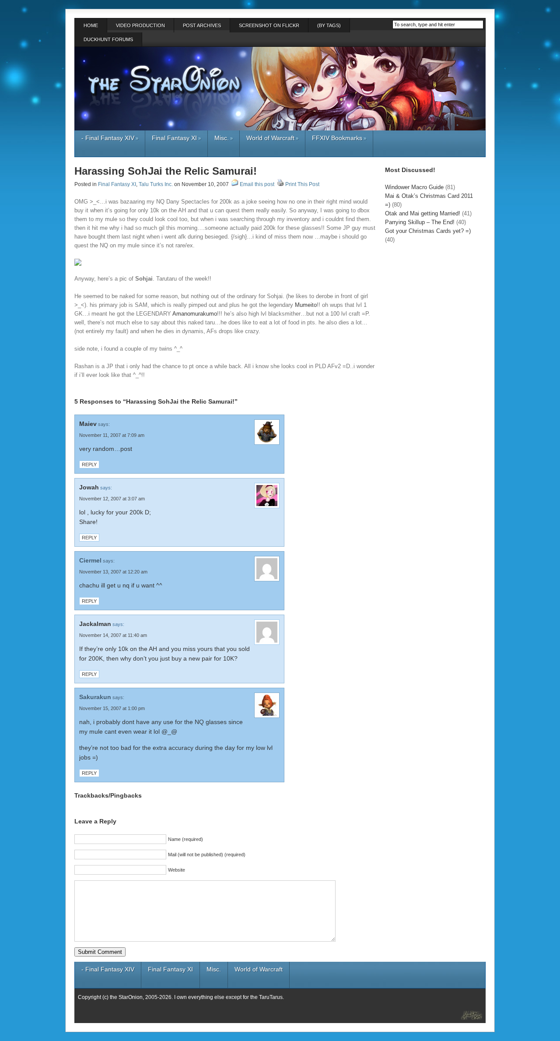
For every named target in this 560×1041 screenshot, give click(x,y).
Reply (89, 464)
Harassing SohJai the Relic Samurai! (165, 171)
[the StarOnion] (466, 1014)
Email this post (257, 184)
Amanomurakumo (194, 313)
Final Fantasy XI (176, 137)
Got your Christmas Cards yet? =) (428, 231)
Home (91, 25)
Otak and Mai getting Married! (422, 213)
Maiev (88, 423)
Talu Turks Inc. (156, 184)
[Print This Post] (280, 184)
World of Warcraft (272, 137)
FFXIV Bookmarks (339, 137)
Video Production (140, 25)
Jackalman (95, 623)
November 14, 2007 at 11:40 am (113, 635)
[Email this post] (234, 184)
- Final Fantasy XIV (109, 137)
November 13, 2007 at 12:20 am (113, 571)
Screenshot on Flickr (269, 25)
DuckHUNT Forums (108, 39)
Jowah (89, 487)
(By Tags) (329, 25)
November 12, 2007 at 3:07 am (112, 498)
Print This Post (302, 184)
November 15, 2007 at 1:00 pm (112, 708)
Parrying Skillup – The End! (420, 222)
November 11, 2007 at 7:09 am (111, 435)
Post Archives (202, 25)
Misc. (223, 137)
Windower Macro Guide (414, 187)
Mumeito (306, 305)
